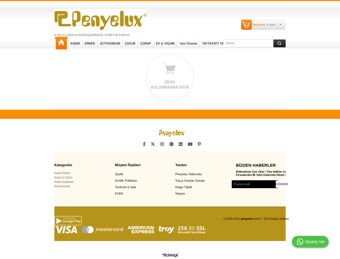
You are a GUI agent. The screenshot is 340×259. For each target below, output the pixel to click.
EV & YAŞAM (165, 43)
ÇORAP (145, 43)
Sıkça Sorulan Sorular (190, 180)
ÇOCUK (130, 43)
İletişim (180, 193)
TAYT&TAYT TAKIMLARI (219, 43)
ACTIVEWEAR (110, 43)
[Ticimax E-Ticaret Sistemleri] (170, 255)
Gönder (282, 184)
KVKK (119, 193)
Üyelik (119, 174)
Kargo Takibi (183, 187)
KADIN (75, 43)
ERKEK (90, 43)
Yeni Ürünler (188, 43)
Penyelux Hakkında (188, 174)
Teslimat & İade (125, 187)
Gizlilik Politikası (126, 180)
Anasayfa (61, 43)
